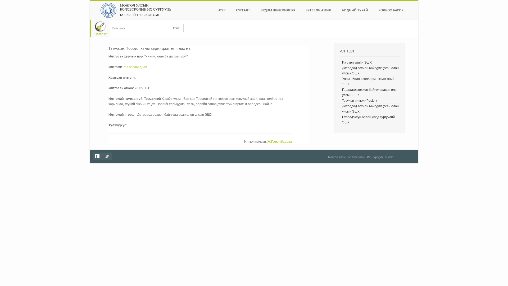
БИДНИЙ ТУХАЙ (355, 10)
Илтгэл (346, 50)
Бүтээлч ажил (318, 10)
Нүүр (221, 10)
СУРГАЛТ (243, 10)
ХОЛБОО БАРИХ (391, 10)
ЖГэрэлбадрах (135, 67)
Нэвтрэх (100, 34)
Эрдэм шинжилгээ (278, 10)
